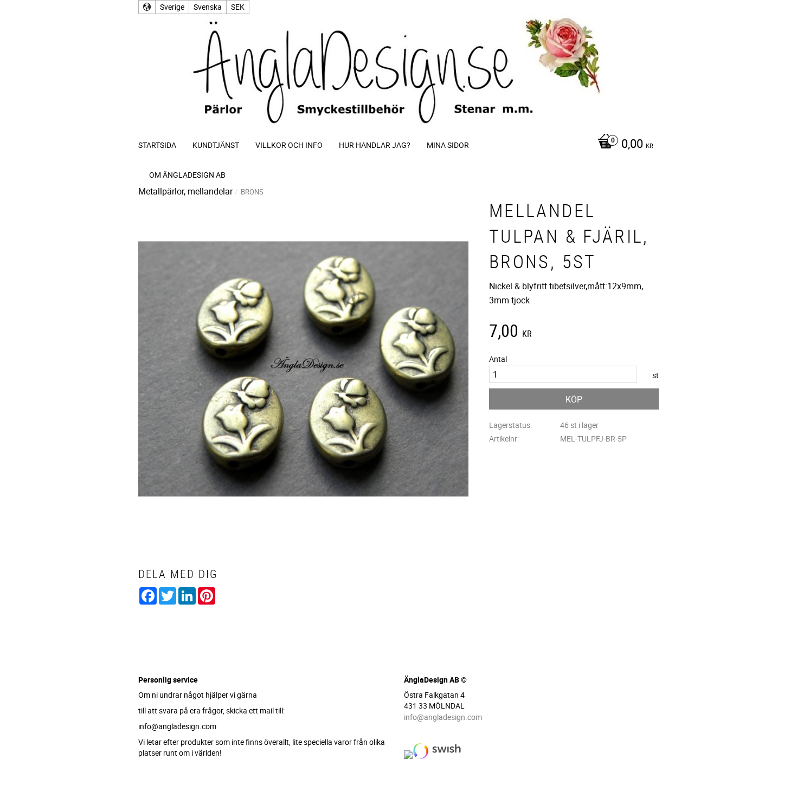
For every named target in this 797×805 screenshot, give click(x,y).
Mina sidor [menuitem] (448, 145)
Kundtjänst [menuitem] (215, 145)
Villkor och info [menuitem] (289, 145)
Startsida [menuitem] (157, 145)
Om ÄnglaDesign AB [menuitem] (187, 175)
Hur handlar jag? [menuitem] (374, 145)
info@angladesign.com (443, 717)
